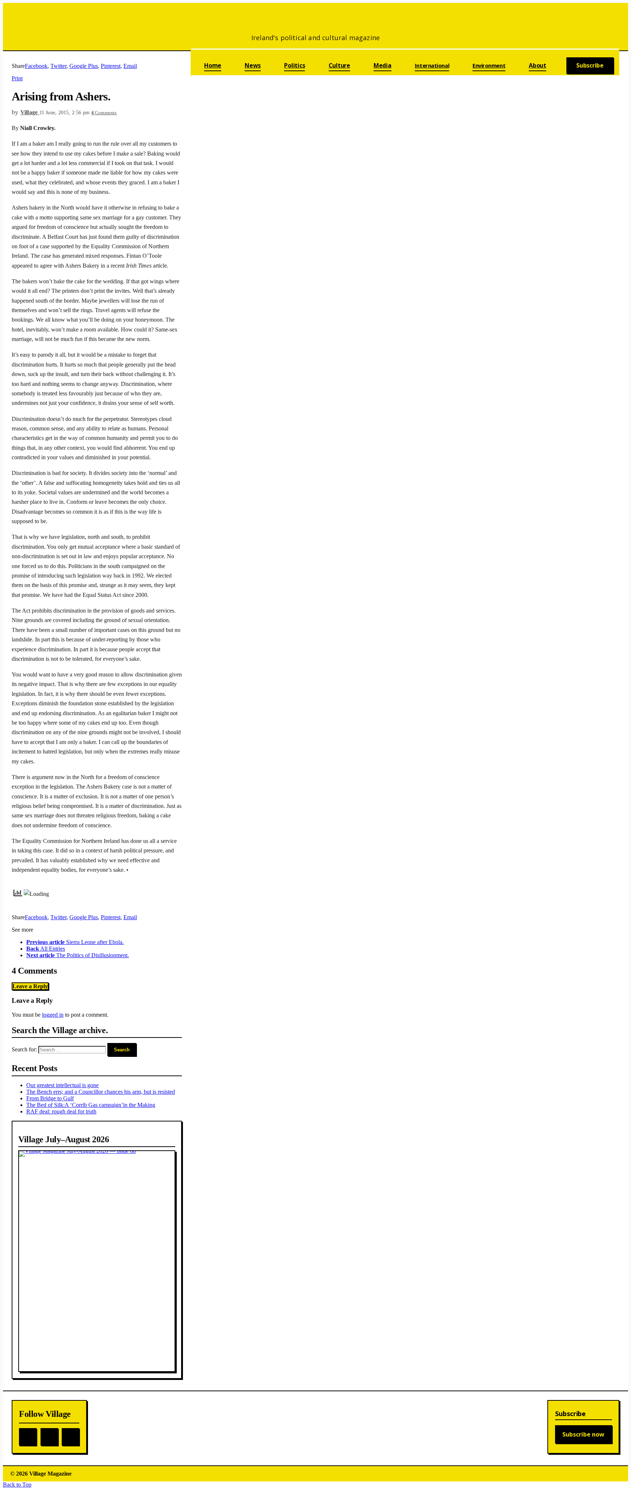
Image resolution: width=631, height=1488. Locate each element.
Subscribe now (583, 1434)
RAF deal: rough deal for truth (61, 1111)
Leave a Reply (30, 986)
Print (17, 78)
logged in (53, 1015)
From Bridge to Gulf (50, 1098)
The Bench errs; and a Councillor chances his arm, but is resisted (100, 1092)
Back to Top (17, 1484)
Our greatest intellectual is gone (62, 1085)
